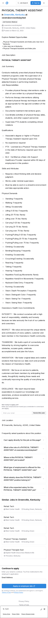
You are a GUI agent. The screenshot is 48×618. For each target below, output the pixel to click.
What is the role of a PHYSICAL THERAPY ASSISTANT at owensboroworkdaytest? (21, 448)
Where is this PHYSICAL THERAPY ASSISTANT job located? (18, 458)
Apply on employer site (23, 586)
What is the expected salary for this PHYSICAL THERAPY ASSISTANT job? (20, 488)
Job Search (24, 3)
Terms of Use (6, 592)
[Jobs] (7, 3)
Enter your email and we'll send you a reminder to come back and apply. (23, 406)
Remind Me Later (39, 413)
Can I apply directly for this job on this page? (22, 440)
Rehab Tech (9, 506)
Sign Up (37, 3)
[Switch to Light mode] (44, 3)
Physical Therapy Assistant (15, 539)
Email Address (7, 577)
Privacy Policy (18, 592)
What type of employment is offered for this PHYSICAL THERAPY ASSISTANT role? (22, 468)
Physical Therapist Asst (14, 550)
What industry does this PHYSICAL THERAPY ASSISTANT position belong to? (22, 478)
